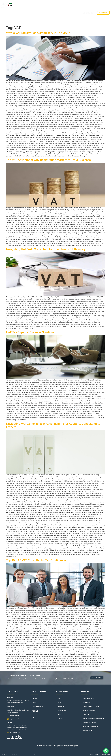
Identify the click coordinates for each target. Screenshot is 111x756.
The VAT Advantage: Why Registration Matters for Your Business (48, 160)
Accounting (86, 702)
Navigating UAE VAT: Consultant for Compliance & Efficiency (45, 249)
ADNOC (85, 714)
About (35, 698)
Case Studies (62, 710)
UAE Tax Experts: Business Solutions (30, 332)
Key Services (86, 730)
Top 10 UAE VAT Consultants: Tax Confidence (36, 560)
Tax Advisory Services (89, 710)
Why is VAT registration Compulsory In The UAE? (38, 33)
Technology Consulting (89, 726)
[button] (106, 751)
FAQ (59, 698)
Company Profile (38, 706)
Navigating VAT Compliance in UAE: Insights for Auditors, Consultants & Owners (53, 425)
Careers (35, 718)
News (59, 714)
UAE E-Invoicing (87, 706)
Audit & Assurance (88, 698)
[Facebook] (83, 12)
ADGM (97, 706)
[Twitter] (89, 12)
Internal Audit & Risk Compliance (92, 718)
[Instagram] (92, 12)
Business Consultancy (89, 722)
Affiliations (61, 706)
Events (60, 718)
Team (34, 702)
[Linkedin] (86, 12)
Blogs (59, 702)
